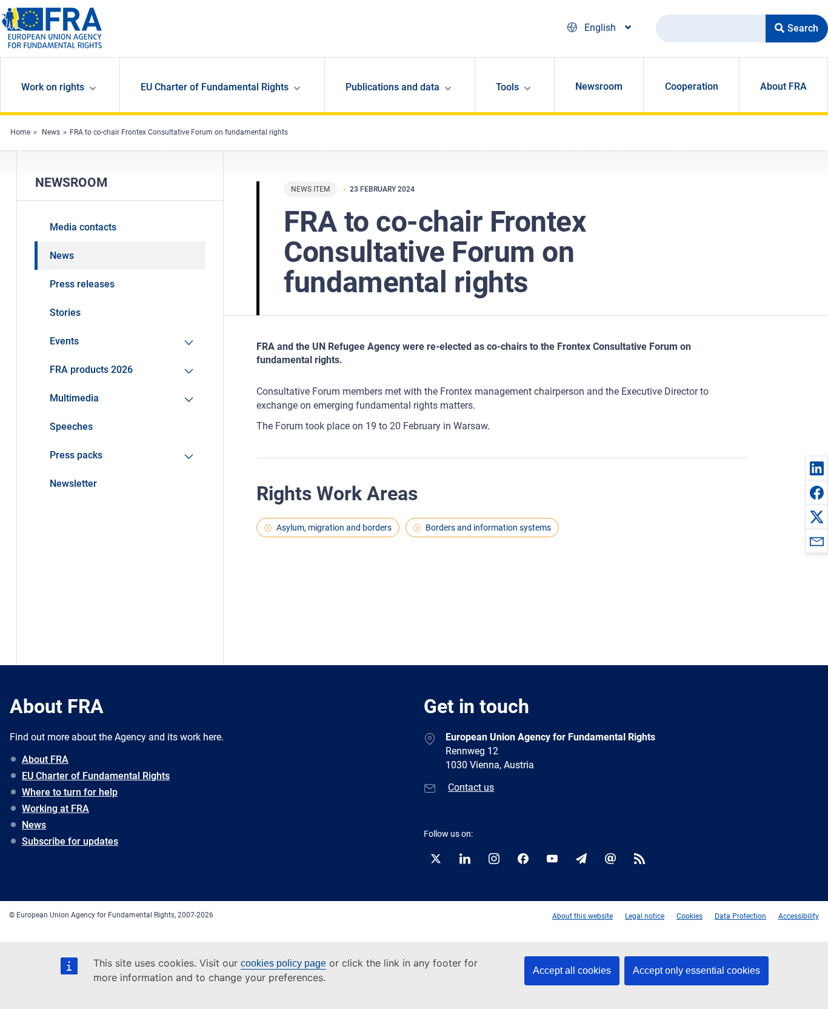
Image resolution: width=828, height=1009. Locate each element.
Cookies (689, 916)
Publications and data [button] (392, 87)
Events (64, 341)
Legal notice (644, 916)
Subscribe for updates (70, 841)
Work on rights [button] (52, 87)
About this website (582, 916)
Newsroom (599, 86)
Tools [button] (507, 87)
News (51, 132)
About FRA (783, 86)
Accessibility (798, 916)
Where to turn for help (70, 792)
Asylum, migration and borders (334, 527)
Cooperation (691, 86)
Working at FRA (55, 808)
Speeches (71, 426)
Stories (65, 312)
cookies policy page (283, 963)
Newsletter (73, 483)
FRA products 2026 (91, 369)
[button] (816, 468)
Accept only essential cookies (696, 970)
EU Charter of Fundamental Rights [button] (215, 87)
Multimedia (74, 398)
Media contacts (83, 227)
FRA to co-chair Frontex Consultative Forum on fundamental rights (179, 132)
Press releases (82, 284)
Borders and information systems (488, 527)
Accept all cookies (572, 970)
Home (20, 132)
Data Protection (740, 916)
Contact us (471, 787)
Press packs (76, 455)
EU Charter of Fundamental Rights (96, 776)
